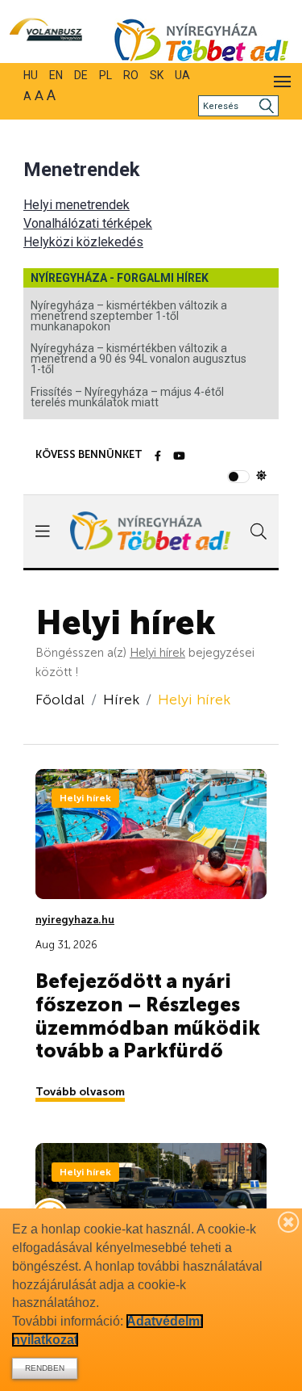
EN (56, 75)
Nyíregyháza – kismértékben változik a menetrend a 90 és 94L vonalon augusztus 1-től (138, 359)
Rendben (44, 1368)
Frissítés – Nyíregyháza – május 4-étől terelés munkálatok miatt (127, 397)
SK (156, 75)
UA (182, 75)
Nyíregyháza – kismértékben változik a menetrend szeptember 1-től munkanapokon (129, 316)
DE (81, 75)
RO (131, 75)
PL (105, 75)
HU (30, 75)
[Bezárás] (289, 1221)
